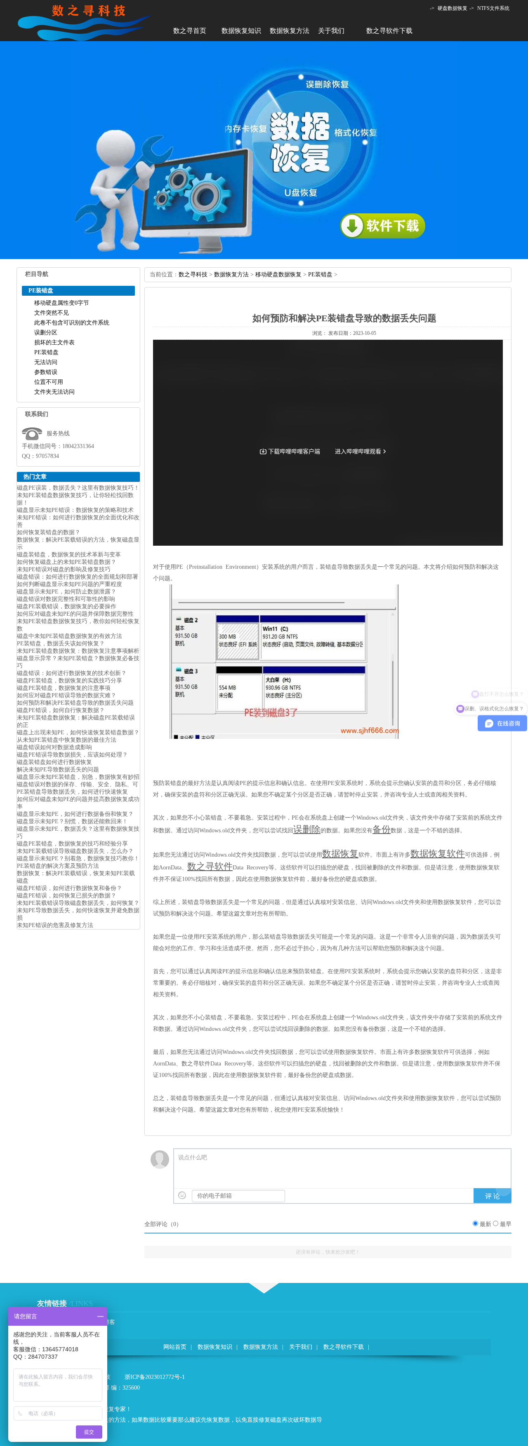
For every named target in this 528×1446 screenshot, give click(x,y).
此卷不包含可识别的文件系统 (71, 323)
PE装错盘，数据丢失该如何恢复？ (61, 643)
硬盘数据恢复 (452, 8)
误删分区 (45, 332)
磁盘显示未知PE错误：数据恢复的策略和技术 (75, 510)
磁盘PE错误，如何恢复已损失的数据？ (66, 895)
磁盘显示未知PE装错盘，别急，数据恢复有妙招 (78, 777)
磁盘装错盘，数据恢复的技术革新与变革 (69, 554)
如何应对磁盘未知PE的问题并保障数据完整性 (75, 614)
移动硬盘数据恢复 (278, 274)
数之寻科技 (193, 274)
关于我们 (331, 30)
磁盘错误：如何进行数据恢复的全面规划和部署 (77, 577)
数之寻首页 (189, 30)
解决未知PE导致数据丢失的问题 (58, 769)
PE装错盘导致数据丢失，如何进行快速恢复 (72, 792)
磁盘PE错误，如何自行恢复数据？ (61, 710)
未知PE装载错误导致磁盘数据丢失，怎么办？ (75, 851)
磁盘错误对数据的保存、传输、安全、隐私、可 (77, 784)
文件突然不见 (51, 313)
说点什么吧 (192, 1157)
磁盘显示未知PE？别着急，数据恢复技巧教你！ (78, 858)
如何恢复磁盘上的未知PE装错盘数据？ (66, 562)
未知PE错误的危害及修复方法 (55, 925)
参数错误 (45, 372)
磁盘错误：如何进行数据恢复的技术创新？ (72, 673)
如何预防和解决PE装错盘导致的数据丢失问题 (75, 703)
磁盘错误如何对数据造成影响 (54, 747)
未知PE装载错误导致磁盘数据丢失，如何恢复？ (78, 903)
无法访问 (45, 362)
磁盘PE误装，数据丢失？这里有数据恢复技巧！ (78, 488)
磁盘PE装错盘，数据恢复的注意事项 (64, 688)
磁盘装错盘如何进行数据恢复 (54, 762)
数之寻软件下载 (389, 30)
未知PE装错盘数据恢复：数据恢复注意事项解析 (78, 651)
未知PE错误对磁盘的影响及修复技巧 (64, 569)
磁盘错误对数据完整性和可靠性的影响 (66, 599)
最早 (506, 1224)
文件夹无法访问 (54, 392)
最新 (485, 1224)
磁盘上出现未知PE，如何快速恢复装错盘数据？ (78, 732)
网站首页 (174, 1347)
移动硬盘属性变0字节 (61, 303)
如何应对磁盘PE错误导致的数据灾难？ (66, 695)
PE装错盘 (46, 352)
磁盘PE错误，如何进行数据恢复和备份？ (69, 888)
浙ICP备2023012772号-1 (155, 1377)
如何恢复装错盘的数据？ (48, 532)
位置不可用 (48, 382)
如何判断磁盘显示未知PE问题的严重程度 (69, 584)
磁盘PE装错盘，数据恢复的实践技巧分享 (69, 680)
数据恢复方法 (289, 30)
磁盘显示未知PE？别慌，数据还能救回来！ (72, 821)
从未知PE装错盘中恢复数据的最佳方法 (66, 740)
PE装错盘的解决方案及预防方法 (58, 866)
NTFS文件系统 (493, 8)
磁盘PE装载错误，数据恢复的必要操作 (66, 606)
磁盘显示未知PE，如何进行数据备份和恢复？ (75, 814)
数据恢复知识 (241, 30)
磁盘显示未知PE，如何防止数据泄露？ (66, 592)
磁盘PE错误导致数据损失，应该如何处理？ (72, 755)
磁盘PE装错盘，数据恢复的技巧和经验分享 (72, 844)
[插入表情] (182, 1195)
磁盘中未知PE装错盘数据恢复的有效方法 (69, 636)
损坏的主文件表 (54, 342)
